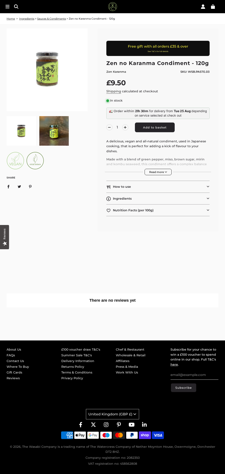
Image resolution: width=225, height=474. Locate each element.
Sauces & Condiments (51, 18)
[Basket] (212, 6)
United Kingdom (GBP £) (110, 414)
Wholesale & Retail (130, 355)
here (174, 364)
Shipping (113, 91)
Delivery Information (77, 361)
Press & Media (127, 367)
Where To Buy (18, 367)
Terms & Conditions (76, 372)
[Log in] (203, 6)
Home (11, 18)
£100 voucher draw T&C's (80, 349)
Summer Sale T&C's (76, 355)
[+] (125, 127)
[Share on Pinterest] (30, 186)
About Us (14, 349)
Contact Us (15, 361)
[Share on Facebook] (8, 186)
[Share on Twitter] (19, 186)
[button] (158, 186)
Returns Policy (72, 367)
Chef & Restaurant (130, 349)
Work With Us (127, 372)
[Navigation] (7, 6)
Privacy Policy (72, 378)
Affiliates (122, 361)
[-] (109, 127)
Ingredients (26, 18)
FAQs (11, 355)
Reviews (13, 378)
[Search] (36, 6)
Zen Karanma (116, 71)
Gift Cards (14, 372)
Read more (157, 172)
